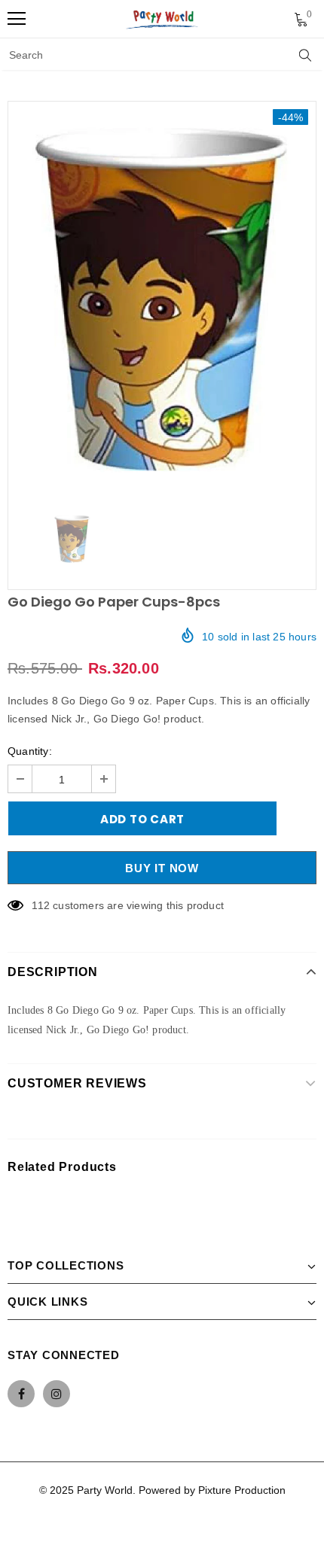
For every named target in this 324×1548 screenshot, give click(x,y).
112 (41, 905)
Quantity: (30, 751)
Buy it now (162, 868)
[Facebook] (21, 1393)
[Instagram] (56, 1393)
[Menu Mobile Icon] (17, 19)
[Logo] (162, 19)
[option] (162, 299)
